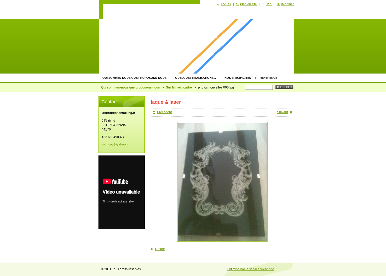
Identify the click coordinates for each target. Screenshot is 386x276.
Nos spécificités (238, 77)
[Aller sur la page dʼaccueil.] (168, 21)
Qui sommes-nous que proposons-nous (134, 77)
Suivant (282, 112)
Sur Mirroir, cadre (179, 87)
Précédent (164, 112)
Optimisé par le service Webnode (250, 269)
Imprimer (287, 4)
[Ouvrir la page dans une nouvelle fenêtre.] (222, 182)
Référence (268, 77)
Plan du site (248, 4)
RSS (269, 4)
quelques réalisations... (195, 77)
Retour (160, 249)
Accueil (226, 4)
